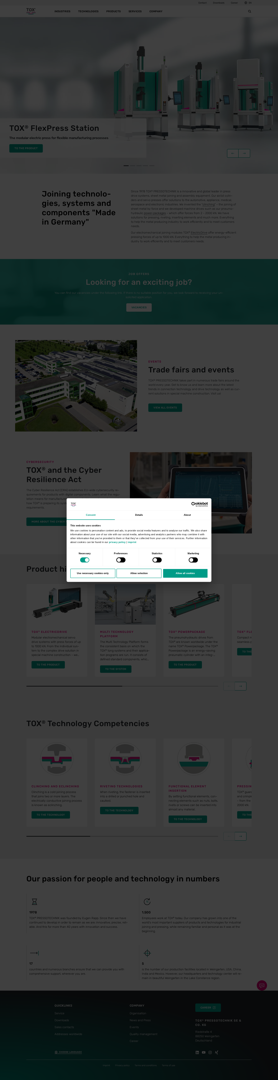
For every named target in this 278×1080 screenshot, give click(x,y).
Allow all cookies (185, 573)
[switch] (120, 559)
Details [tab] (139, 515)
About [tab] (187, 515)
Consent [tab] (91, 515)
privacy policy (117, 542)
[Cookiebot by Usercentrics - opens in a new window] (194, 504)
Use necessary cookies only (93, 573)
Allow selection (139, 573)
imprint (132, 542)
